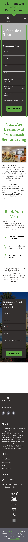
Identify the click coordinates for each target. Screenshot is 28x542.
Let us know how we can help (13, 340)
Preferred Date (8, 79)
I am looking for (9, 93)
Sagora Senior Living (13, 531)
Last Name (7, 58)
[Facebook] (3, 413)
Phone (6, 72)
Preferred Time (9, 86)
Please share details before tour (13, 100)
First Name (7, 51)
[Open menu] (25, 19)
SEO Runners (15, 539)
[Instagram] (13, 413)
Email (6, 65)
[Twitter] (8, 413)
